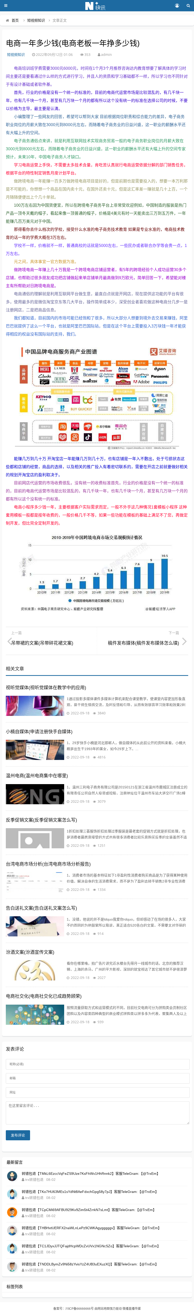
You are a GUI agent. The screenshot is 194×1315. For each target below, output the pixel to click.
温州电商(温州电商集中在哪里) (37, 775)
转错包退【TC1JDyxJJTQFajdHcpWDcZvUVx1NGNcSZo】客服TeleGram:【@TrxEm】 (91, 1246)
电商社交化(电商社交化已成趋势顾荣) (44, 996)
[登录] (177, 6)
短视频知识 (36, 20)
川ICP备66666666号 (79, 1308)
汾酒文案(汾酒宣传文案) (30, 952)
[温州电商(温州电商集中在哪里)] (35, 794)
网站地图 (104, 1308)
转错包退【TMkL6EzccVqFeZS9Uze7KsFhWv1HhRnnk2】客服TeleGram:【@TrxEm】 (91, 1174)
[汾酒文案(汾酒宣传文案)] (35, 970)
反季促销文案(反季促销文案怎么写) (41, 820)
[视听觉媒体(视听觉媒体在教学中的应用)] (35, 706)
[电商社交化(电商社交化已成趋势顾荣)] (35, 1015)
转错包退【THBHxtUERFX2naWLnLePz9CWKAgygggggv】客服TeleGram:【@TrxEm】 (91, 1228)
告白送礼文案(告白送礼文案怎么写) (41, 908)
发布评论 (18, 1135)
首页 (15, 20)
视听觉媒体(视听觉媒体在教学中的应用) (46, 687)
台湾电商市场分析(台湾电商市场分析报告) (48, 864)
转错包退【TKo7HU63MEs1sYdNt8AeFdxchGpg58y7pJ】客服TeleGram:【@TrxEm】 (90, 1192)
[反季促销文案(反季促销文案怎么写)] (35, 838)
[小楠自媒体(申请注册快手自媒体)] (35, 750)
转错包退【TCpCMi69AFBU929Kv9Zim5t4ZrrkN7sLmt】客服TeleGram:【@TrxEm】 (89, 1210)
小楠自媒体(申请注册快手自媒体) (39, 731)
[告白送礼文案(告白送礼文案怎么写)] (35, 926)
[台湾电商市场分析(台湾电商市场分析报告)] (35, 882)
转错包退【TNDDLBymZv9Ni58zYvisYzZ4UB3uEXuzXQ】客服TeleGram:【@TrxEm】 (90, 1264)
